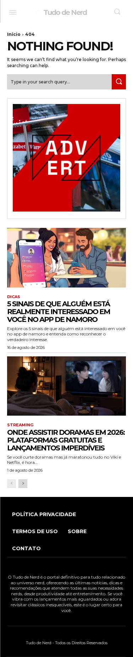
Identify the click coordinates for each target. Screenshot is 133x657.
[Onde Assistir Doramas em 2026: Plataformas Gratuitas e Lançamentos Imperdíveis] (66, 386)
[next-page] (22, 483)
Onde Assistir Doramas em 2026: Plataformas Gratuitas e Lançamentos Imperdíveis (65, 440)
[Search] (119, 81)
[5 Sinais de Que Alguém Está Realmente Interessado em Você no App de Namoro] (66, 258)
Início (14, 34)
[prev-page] (11, 483)
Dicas (13, 297)
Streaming (20, 425)
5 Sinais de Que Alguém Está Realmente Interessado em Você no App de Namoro (58, 312)
